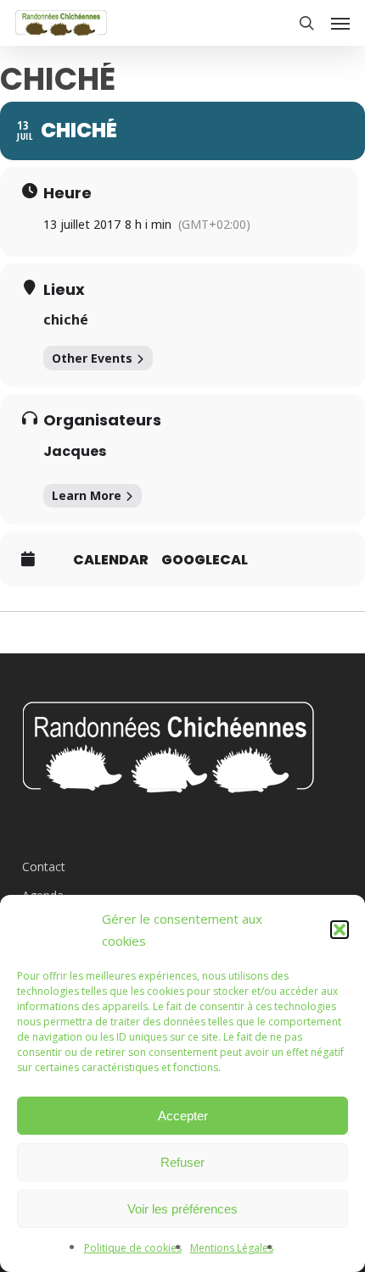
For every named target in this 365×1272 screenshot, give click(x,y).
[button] (339, 929)
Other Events (92, 358)
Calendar (111, 560)
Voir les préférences (182, 1209)
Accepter (183, 1115)
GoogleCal (204, 560)
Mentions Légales (231, 1248)
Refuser (182, 1162)
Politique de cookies (133, 1248)
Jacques (74, 451)
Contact (43, 866)
